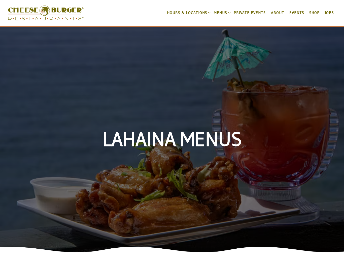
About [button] (277, 12)
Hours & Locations (188, 12)
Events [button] (296, 12)
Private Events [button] (250, 12)
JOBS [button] (329, 12)
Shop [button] (314, 12)
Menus (221, 12)
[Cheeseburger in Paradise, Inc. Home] (46, 12)
